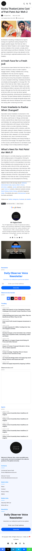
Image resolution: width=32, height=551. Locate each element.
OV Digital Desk (7, 15)
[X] (15, 238)
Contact (3, 489)
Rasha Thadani (20, 203)
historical (7, 189)
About (2, 486)
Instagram (15, 199)
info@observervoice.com (10, 472)
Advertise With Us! (6, 502)
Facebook (21, 199)
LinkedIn (28, 199)
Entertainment (22, 193)
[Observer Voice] (3, 3)
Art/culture (4, 187)
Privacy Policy (5, 491)
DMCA (3, 494)
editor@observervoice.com (11, 478)
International (5, 185)
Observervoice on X (7, 367)
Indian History (13, 191)
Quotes (14, 187)
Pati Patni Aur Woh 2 (11, 203)
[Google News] (16, 207)
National (24, 183)
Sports (14, 185)
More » (16, 235)
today (2, 193)
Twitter (10, 199)
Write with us (4, 505)
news (10, 185)
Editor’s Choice (20, 185)
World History (5, 191)
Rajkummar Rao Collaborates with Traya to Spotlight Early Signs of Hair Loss (16, 251)
